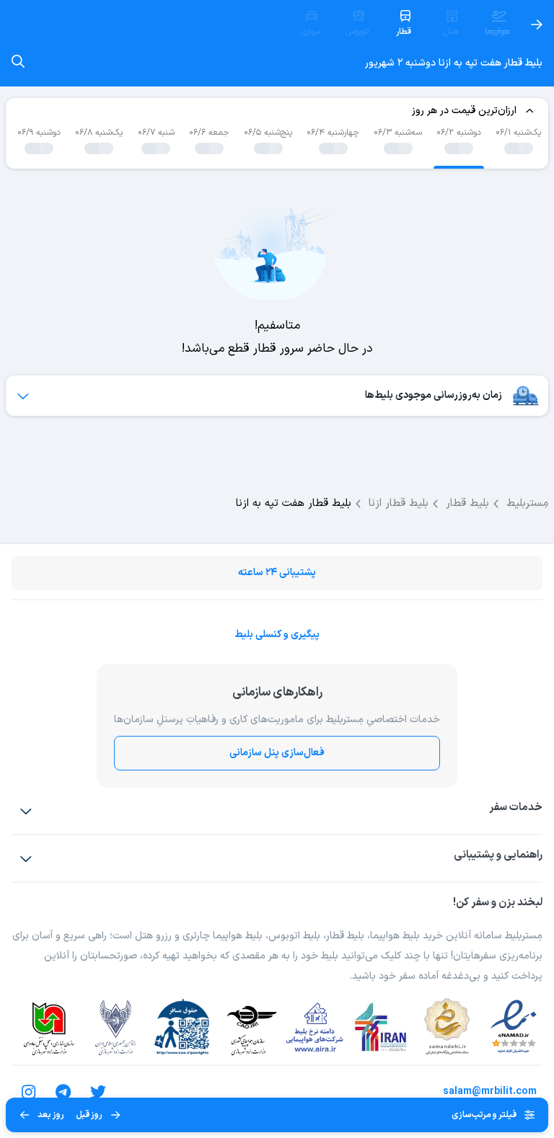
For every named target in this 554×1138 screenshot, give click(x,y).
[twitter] (98, 1092)
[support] (26, 858)
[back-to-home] (536, 24)
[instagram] (29, 1092)
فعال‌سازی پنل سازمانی (277, 752)
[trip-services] (26, 810)
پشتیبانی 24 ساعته (277, 572)
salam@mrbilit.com (490, 1091)
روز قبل (89, 1114)
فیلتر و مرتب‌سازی (484, 1114)
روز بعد (51, 1114)
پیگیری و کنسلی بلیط (277, 634)
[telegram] (63, 1092)
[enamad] (513, 1027)
